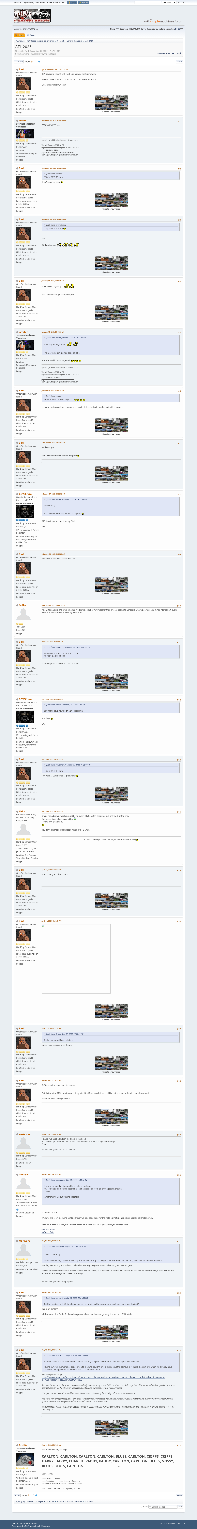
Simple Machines (31, 1523)
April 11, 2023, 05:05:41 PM (51, 921)
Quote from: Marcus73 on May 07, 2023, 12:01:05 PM (67, 1298)
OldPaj (23, 605)
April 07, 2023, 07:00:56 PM (51, 870)
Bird (21, 69)
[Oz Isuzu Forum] (17, 1209)
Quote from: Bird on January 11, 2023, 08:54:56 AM (66, 337)
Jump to (144, 1506)
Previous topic (163, 53)
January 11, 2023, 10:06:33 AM (53, 390)
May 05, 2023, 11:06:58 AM (51, 1134)
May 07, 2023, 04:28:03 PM (51, 1292)
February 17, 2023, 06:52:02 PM (53, 494)
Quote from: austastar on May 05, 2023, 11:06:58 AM (66, 1180)
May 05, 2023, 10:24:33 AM (51, 1080)
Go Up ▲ (181, 1523)
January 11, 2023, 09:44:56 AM (53, 332)
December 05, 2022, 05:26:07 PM (54, 120)
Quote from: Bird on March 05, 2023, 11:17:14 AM (65, 704)
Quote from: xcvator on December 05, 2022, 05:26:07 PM (68, 647)
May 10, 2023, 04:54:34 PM (51, 1350)
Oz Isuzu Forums (48, 1229)
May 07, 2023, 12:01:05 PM (51, 1241)
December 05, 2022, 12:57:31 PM (56, 69)
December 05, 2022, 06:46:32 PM (54, 168)
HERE (177, 29)
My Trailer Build (48, 1232)
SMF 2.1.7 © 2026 (18, 1523)
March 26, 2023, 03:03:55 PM (52, 811)
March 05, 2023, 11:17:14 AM (52, 642)
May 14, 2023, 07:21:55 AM (51, 1445)
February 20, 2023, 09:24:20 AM (53, 554)
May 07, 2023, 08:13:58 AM (51, 1174)
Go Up (17, 1495)
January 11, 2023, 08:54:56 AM (53, 281)
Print (179, 61)
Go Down (19, 61)
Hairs (22, 811)
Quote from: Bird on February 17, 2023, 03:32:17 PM (66, 499)
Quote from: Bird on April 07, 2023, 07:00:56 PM (64, 1034)
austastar (24, 1134)
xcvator (23, 120)
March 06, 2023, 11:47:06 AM (52, 699)
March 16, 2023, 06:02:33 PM (52, 759)
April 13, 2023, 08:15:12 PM (51, 1028)
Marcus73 (24, 1240)
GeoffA (23, 1445)
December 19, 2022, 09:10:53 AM (54, 219)
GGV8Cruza (25, 494)
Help (160, 1523)
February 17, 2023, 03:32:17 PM (53, 443)
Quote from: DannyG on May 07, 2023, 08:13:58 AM (66, 1246)
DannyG (23, 1174)
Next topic (177, 53)
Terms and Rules (170, 1523)
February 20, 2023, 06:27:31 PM (53, 605)
